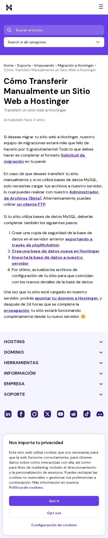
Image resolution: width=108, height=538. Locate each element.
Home (9, 65)
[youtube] (61, 414)
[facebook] (21, 414)
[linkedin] (8, 414)
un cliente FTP (31, 204)
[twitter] (47, 414)
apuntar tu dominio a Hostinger (66, 298)
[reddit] (74, 414)
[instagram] (34, 414)
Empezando (44, 65)
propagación (16, 310)
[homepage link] (9, 7)
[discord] (100, 414)
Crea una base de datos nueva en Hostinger (55, 251)
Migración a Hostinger (76, 65)
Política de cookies (26, 487)
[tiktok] (87, 414)
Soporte (24, 65)
